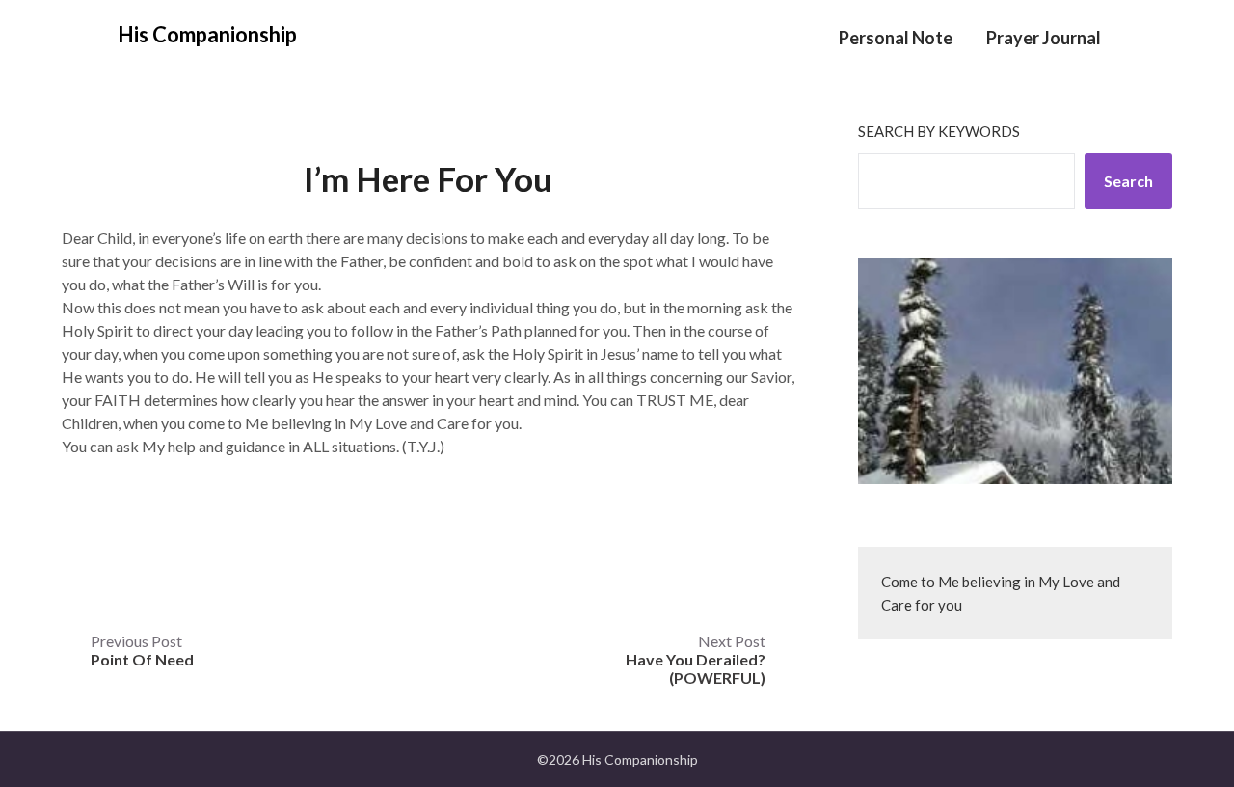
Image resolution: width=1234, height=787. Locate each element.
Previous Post (142, 650)
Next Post (695, 659)
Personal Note (895, 37)
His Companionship (207, 34)
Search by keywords (939, 131)
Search (1128, 181)
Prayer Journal (1043, 37)
